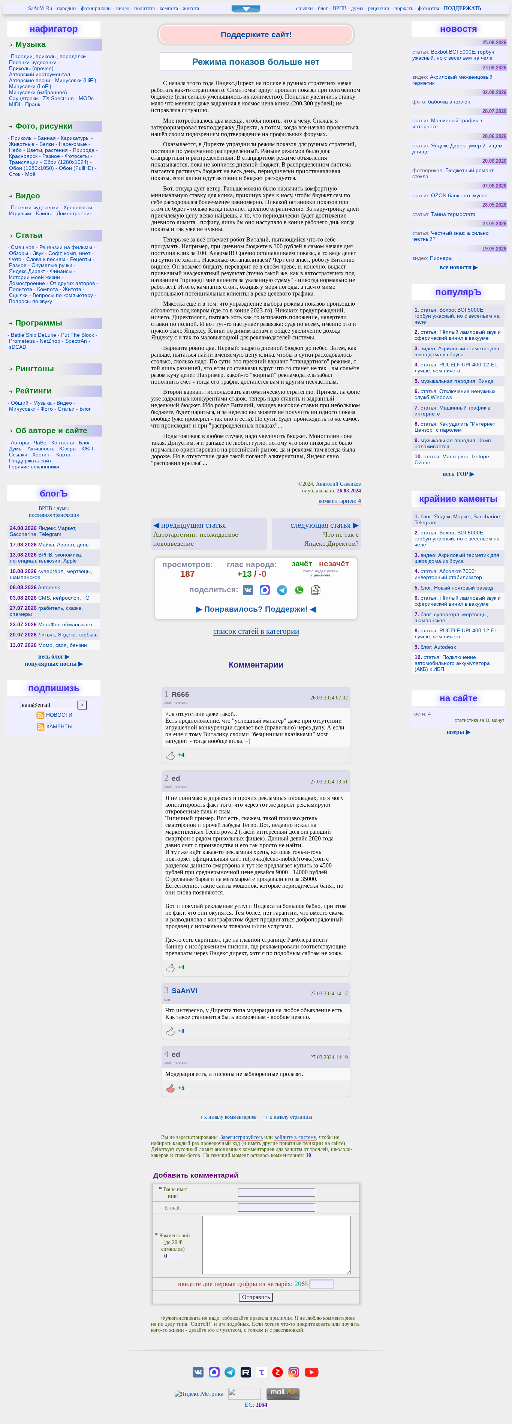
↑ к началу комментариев (228, 1117)
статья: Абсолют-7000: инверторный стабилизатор (448, 574)
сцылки (304, 8)
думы (357, 8)
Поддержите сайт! (256, 34)
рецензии (378, 8)
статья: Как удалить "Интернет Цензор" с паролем (455, 427)
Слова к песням (45, 259)
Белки (46, 144)
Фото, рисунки (43, 126)
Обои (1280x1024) (65, 162)
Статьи (29, 235)
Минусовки (22, 409)
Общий (19, 403)
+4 (180, 755)
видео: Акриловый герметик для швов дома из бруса (457, 351)
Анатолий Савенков (338, 484)
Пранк (32, 104)
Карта (63, 455)
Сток (14, 174)
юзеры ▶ (458, 732)
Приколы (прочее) (31, 68)
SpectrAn (76, 341)
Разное (51, 156)
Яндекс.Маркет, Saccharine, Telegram (43, 531)
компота (169, 8)
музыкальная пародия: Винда (457, 381)
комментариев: (340, 501)
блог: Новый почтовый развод (457, 588)
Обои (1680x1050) (31, 168)
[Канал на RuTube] (246, 1371)
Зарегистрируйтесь (241, 1137)
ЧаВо (40, 443)
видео (122, 8)
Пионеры (441, 258)
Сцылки (18, 295)
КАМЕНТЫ (59, 726)
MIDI (14, 104)
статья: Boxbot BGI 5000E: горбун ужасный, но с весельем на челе (457, 316)
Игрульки (20, 213)
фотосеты (428, 8)
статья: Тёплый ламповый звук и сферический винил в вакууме (458, 335)
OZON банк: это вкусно (459, 195)
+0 (180, 1031)
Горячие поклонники (34, 467)
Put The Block (77, 335)
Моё (30, 174)
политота (144, 8)
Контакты (62, 443)
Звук (38, 253)
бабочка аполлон (449, 102)
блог (323, 8)
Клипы (44, 213)
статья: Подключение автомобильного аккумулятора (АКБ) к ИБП (452, 663)
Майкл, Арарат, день (63, 545)
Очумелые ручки (51, 265)
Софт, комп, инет (69, 253)
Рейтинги (33, 390)
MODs (86, 98)
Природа (83, 150)
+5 (180, 1088)
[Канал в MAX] (214, 1371)
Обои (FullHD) (76, 168)
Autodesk (49, 587)
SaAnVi (184, 991)
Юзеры (67, 449)
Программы (38, 322)
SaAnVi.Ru (40, 8)
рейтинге (322, 575)
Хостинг (41, 455)
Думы (15, 449)
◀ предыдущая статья (195, 534)
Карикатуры (75, 138)
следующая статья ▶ (324, 534)
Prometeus (22, 341)
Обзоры (18, 253)
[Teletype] (262, 1371)
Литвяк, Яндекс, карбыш (67, 635)
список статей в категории (256, 631)
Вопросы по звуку (30, 301)
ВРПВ (339, 8)
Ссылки (18, 455)
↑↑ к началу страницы (287, 1117)
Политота (20, 289)
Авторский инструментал (39, 74)
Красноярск (23, 156)
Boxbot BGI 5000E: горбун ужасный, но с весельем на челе (453, 55)
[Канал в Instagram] (293, 1371)
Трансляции (24, 162)
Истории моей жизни (34, 277)
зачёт (302, 563)
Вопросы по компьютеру (63, 295)
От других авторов (72, 283)
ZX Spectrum (58, 98)
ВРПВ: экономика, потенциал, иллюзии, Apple (46, 558)
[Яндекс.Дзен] (278, 1371)
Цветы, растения (47, 150)
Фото (15, 259)
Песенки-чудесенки (33, 62)
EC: (256, 1404)
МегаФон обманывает (65, 624)
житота (191, 8)
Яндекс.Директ (27, 271)
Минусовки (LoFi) (30, 86)
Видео (27, 195)
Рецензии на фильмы (65, 247)
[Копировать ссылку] (315, 590)
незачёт (334, 563)
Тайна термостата (453, 214)
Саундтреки (23, 98)
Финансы (61, 271)
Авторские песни (29, 80)
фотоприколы (96, 8)
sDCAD (17, 347)
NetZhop (50, 341)
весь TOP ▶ (458, 474)
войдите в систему (295, 1137)
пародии (66, 8)
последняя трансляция (54, 515)
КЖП (87, 449)
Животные (21, 144)
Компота (47, 289)
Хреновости (77, 207)
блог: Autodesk (438, 647)
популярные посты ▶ (54, 663)
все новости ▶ (459, 267)
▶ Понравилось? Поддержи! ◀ (256, 609)
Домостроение (75, 213)
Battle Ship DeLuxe (33, 335)
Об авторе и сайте (51, 430)
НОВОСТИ (59, 715)
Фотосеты (77, 156)
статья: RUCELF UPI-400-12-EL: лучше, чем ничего (457, 368)
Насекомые (73, 144)
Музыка (30, 44)
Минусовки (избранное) (38, 92)
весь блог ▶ (53, 656)
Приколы (22, 138)
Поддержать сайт (30, 461)
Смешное (22, 247)
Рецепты (80, 259)
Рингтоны (34, 368)
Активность (40, 449)
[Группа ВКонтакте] (198, 1371)
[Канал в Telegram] (230, 1371)
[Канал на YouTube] (311, 1371)
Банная (46, 138)
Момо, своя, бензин (62, 645)
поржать (403, 8)
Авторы (20, 443)
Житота (72, 289)
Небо (15, 150)
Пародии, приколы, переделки (48, 56)
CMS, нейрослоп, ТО (64, 598)
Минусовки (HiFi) (75, 80)
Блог (85, 409)
